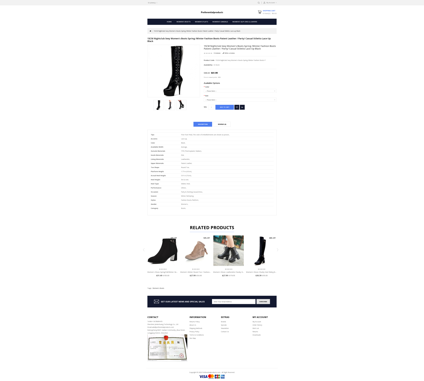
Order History (257, 325)
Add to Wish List (236, 107)
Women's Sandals (220, 22)
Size (206, 96)
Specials (224, 325)
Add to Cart (224, 107)
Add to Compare (242, 107)
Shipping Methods (195, 328)
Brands (223, 322)
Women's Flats (201, 22)
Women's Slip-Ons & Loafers (244, 22)
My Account (257, 322)
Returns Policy (194, 322)
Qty (205, 107)
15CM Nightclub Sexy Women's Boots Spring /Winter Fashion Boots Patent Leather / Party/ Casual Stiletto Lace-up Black (197, 31)
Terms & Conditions (196, 335)
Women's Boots (184, 22)
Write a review (229, 53)
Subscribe (263, 302)
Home (169, 22)
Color (207, 87)
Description (203, 124)
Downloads (257, 335)
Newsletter (225, 328)
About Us (192, 325)
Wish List (256, 328)
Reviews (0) (222, 124)
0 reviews (217, 53)
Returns (255, 332)
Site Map (192, 338)
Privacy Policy (194, 332)
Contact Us (225, 332)
